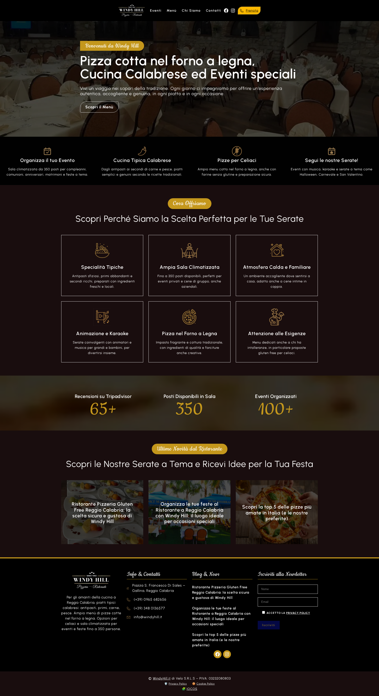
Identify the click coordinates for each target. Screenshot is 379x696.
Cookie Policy (206, 683)
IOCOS (192, 689)
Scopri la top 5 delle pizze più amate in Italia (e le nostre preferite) (277, 513)
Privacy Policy (178, 683)
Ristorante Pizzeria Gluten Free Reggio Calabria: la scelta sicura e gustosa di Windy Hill (102, 512)
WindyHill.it (162, 678)
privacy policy (298, 612)
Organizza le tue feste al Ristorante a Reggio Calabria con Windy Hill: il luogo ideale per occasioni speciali (190, 512)
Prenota (252, 11)
